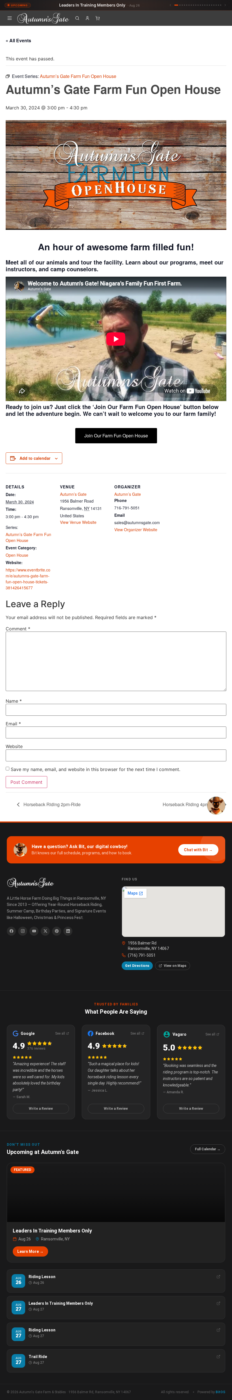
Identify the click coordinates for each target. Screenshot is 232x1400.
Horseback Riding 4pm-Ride (192, 804)
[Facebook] (11, 931)
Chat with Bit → (198, 850)
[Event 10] (198, 5)
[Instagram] (22, 931)
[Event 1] (176, 5)
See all (60, 1033)
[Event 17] (213, 5)
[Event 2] (180, 5)
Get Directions (137, 966)
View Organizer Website (135, 529)
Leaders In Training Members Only (99, 5)
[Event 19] (218, 5)
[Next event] (225, 5)
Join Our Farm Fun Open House (116, 435)
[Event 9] (195, 5)
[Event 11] (200, 5)
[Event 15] (209, 5)
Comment (18, 628)
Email (13, 723)
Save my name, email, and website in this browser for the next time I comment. (95, 769)
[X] (45, 931)
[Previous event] (170, 5)
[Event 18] (216, 5)
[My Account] (87, 18)
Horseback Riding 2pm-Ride (51, 804)
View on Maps (175, 966)
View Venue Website (78, 522)
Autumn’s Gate (73, 494)
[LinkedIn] (67, 931)
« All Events (18, 40)
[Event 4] (184, 5)
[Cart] (97, 18)
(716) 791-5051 (142, 955)
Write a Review (41, 1109)
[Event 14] (207, 5)
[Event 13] (204, 5)
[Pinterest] (56, 931)
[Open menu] (10, 18)
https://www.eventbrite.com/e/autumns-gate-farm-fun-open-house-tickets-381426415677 (28, 578)
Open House (17, 555)
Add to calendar (35, 458)
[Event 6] (189, 5)
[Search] (77, 18)
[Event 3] (182, 5)
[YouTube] (33, 931)
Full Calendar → (207, 1149)
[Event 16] (211, 5)
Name (14, 701)
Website (14, 746)
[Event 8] (193, 5)
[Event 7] (191, 5)
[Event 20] (220, 5)
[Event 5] (186, 5)
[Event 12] (202, 5)
